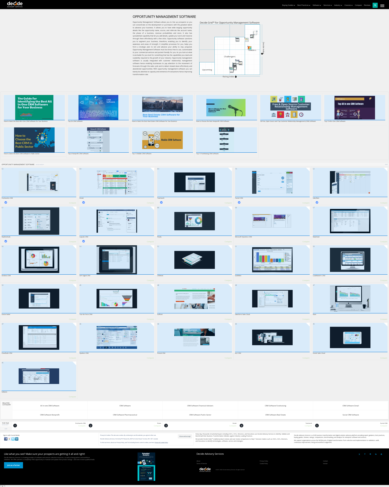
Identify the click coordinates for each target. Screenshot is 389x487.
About (198, 461)
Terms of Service (202, 463)
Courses (348, 5)
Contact (325, 461)
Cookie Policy (264, 463)
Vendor (325, 463)
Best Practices (303, 5)
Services (326, 5)
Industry (337, 5)
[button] (6, 439)
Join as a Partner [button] (13, 465)
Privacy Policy (264, 461)
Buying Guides (287, 5)
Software (316, 5)
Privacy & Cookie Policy (161, 442)
